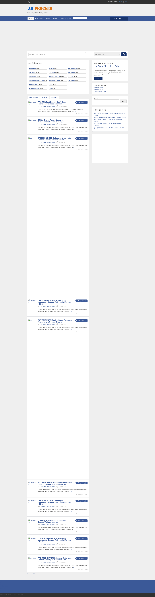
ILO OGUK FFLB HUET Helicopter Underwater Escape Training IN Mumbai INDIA (54, 540)
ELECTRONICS (33, 84)
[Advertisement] (77, 36)
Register (120, 2)
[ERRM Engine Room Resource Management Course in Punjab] (32, 122)
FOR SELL (52, 72)
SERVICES (71, 72)
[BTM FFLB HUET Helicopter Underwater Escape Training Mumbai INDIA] (32, 138)
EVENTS (51, 68)
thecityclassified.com (100, 91)
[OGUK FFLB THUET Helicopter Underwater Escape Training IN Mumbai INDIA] (32, 502)
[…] (75, 111)
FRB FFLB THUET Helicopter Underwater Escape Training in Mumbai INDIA (55, 559)
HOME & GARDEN (54, 80)
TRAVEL (70, 76)
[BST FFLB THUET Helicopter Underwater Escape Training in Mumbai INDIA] (32, 484)
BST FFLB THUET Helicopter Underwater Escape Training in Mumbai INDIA (55, 483)
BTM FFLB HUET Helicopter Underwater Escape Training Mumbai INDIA (54, 139)
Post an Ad (119, 19)
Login (125, 2)
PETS (50, 88)
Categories (39, 19)
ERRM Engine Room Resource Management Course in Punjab (51, 121)
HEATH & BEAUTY (54, 76)
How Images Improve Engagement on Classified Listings (110, 117)
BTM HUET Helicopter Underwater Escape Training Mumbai (52, 521)
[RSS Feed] (28, 2)
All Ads (47, 19)
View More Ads (31, 574)
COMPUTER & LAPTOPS (36, 80)
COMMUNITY (33, 76)
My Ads (55, 19)
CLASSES (32, 72)
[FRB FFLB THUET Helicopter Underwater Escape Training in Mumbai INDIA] (32, 560)
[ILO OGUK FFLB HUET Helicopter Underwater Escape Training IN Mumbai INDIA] (32, 540)
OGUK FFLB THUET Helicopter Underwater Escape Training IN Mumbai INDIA (54, 502)
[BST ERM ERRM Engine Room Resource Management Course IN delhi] (32, 320)
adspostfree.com (98, 87)
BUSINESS (32, 68)
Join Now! (98, 78)
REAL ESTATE (72, 68)
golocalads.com (98, 89)
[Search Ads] (124, 54)
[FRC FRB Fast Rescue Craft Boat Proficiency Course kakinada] (32, 104)
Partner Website (65, 19)
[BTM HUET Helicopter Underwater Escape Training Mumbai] (32, 522)
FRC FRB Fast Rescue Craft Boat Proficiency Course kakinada (52, 103)
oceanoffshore (51, 106)
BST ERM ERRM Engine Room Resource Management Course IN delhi (55, 321)
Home (31, 19)
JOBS (50, 84)
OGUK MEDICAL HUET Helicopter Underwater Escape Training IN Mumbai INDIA (54, 302)
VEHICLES (71, 80)
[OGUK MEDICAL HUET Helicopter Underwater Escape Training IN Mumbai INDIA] (32, 302)
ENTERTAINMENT (34, 88)
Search (96, 98)
